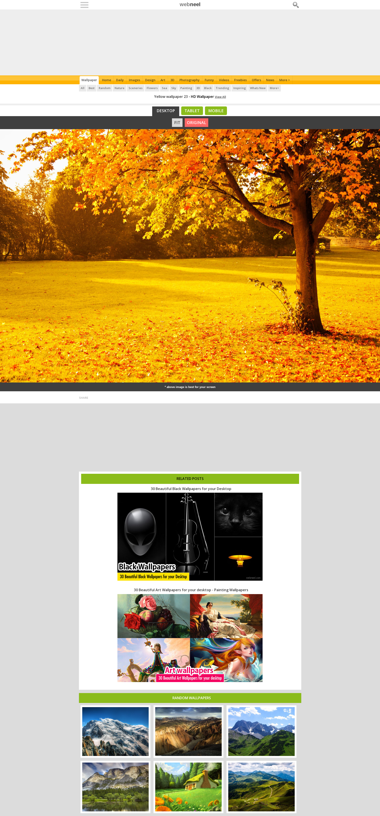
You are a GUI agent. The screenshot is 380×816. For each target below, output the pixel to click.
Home (106, 80)
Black (208, 88)
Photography (189, 80)
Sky (173, 88)
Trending (222, 88)
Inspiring (239, 88)
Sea (164, 88)
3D (172, 80)
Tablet (192, 110)
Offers (256, 80)
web (190, 4)
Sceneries (135, 88)
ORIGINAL (196, 122)
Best (92, 88)
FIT (177, 122)
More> (274, 88)
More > (284, 80)
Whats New (258, 88)
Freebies (240, 80)
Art (163, 80)
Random (104, 88)
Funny (209, 80)
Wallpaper (89, 80)
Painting (186, 88)
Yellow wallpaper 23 (171, 96)
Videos (224, 80)
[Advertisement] (190, 42)
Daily (120, 80)
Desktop (166, 110)
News (270, 80)
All (82, 88)
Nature (119, 88)
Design (150, 80)
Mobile (216, 110)
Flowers (152, 88)
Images (134, 80)
